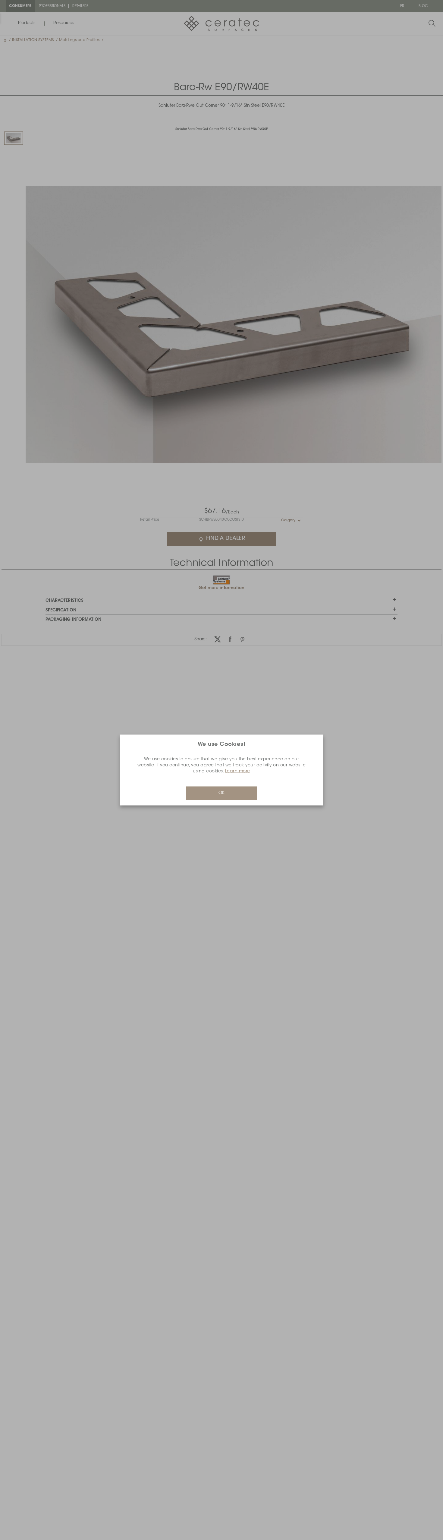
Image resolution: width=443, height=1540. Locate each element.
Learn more (237, 771)
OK (221, 793)
